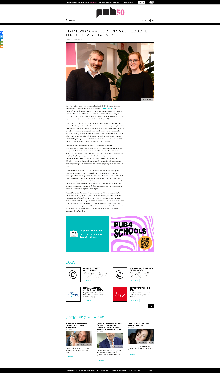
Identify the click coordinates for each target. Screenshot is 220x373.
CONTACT (151, 370)
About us (109, 2)
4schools (81, 2)
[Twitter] (149, 20)
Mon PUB (102, 2)
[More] (1, 46)
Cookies (114, 370)
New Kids (74, 2)
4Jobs (87, 2)
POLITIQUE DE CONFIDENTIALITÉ (102, 370)
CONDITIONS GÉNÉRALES (85, 370)
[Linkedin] (1, 39)
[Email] (1, 43)
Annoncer (116, 2)
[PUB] (110, 14)
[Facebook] (139, 20)
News (68, 2)
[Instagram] (142, 20)
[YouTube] (153, 20)
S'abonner (141, 2)
